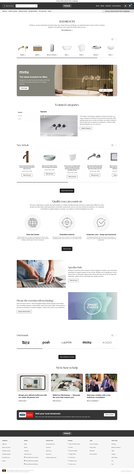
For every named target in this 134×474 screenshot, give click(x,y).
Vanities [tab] (20, 115)
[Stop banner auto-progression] (103, 90)
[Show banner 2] (105, 90)
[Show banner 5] (109, 90)
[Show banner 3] (106, 90)
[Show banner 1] (104, 90)
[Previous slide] (112, 39)
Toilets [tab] (19, 119)
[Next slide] (115, 39)
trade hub (75, 1)
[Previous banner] (100, 90)
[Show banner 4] (108, 90)
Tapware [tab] (20, 112)
